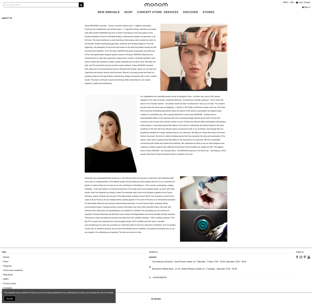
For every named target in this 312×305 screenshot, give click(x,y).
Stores (6, 257)
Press (5, 261)
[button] (128, 12)
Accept (9, 298)
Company (7, 288)
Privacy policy (9, 283)
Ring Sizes (8, 274)
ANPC (6, 279)
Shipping (7, 266)
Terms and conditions (13, 270)
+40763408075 (159, 277)
